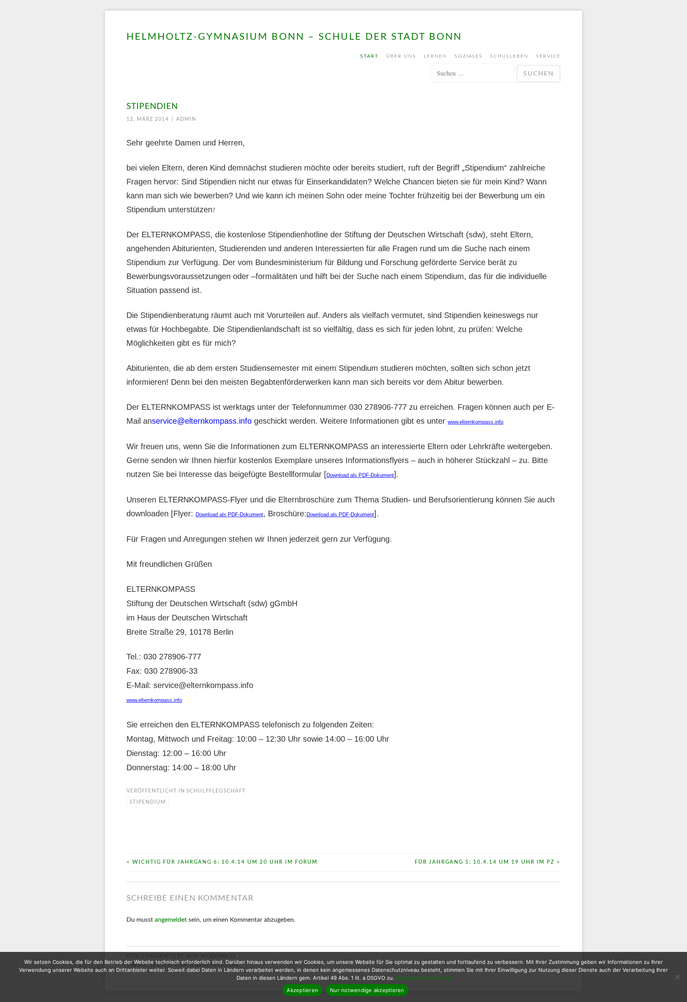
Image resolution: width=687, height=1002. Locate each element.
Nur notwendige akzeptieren (367, 990)
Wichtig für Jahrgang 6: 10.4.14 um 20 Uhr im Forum (222, 862)
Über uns (401, 56)
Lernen (435, 56)
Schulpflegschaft (216, 791)
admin (186, 119)
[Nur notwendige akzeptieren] (677, 977)
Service (548, 56)
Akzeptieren (302, 990)
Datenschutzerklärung (423, 978)
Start (369, 56)
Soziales (468, 56)
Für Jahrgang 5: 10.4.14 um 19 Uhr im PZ (488, 862)
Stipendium (148, 802)
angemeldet (171, 920)
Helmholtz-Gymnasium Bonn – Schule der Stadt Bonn (294, 37)
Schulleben (509, 56)
